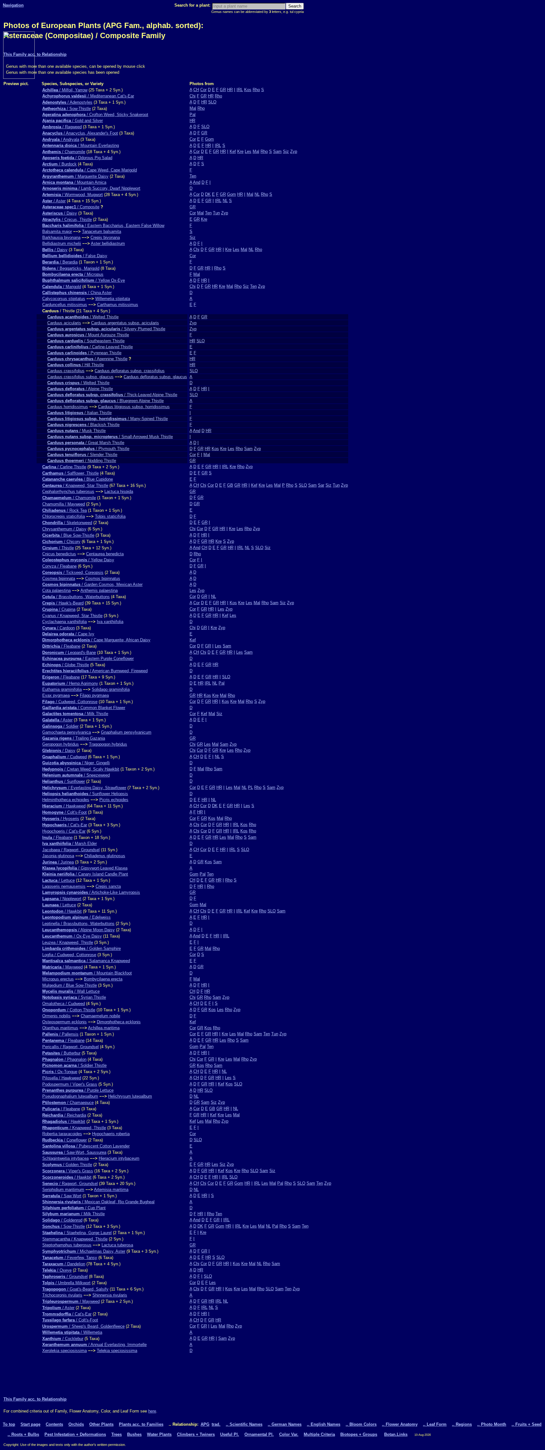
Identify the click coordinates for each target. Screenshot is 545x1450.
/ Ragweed (62, 126)
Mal (193, 108)
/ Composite (70, 207)
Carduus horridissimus (67, 406)
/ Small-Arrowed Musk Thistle (110, 436)
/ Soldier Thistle (74, 1065)
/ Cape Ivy (68, 634)
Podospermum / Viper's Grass (69, 1084)
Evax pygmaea (56, 695)
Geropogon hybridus (60, 744)
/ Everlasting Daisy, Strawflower (84, 787)
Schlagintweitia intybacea (65, 1158)
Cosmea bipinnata (58, 578)
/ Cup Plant (74, 1207)
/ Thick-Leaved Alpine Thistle (112, 394)
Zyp (293, 151)
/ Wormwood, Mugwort (72, 194)
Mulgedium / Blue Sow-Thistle (69, 985)
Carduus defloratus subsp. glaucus (155, 376)
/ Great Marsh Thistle (85, 442)
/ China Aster (77, 292)
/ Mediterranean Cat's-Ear (88, 96)
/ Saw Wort (61, 1195)
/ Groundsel (65, 1276)
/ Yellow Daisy (78, 559)
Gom (209, 139)
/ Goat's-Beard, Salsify (75, 1289)
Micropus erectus (58, 979)
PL (250, 787)
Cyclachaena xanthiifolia (64, 621)
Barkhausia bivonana (61, 237)
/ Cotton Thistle (68, 1010)
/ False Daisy (74, 255)
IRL (240, 89)
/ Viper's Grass (67, 1171)
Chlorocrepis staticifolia (63, 516)
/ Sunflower (63, 781)
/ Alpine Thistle (80, 388)
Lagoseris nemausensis (63, 886)
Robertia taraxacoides (62, 1133)
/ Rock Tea (64, 510)
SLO (212, 102)
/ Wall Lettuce (71, 991)
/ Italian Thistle (79, 412)
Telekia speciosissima (117, 1350)
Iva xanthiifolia (110, 621)
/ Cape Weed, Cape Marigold (89, 170)
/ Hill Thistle (75, 364)
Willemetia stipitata (112, 298)
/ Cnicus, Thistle (67, 219)
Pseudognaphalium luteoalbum (70, 1096)
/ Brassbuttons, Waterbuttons (76, 596)
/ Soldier (60, 726)
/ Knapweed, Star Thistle (75, 485)
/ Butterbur (61, 1053)
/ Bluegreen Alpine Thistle (105, 400)
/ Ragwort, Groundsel (70, 1183)
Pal (193, 114)
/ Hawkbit (62, 911)
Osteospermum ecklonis (64, 1022)
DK (208, 194)
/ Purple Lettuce (78, 1090)
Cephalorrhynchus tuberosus (68, 491)
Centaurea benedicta (105, 554)
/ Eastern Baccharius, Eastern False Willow (103, 225)
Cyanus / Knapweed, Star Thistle (72, 615)
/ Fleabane (61, 646)
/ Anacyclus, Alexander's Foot (80, 133)
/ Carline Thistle (64, 467)
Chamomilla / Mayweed (63, 504)
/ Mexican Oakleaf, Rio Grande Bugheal (98, 1201)
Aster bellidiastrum (108, 243)
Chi (193, 96)
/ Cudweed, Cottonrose (69, 701)
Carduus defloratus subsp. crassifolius (130, 370)
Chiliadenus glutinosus (104, 855)
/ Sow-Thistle (66, 108)
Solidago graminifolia (111, 689)
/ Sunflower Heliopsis (85, 793)
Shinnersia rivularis (109, 1295)
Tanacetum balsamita (101, 231)
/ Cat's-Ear (64, 825)
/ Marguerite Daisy (75, 176)
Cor (203, 89)
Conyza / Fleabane (59, 566)
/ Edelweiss (76, 917)
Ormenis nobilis (56, 1016)
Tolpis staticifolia (110, 516)
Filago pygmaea (94, 695)
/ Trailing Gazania (73, 738)
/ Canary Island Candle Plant (85, 874)
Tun (216, 213)
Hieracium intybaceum (119, 1158)
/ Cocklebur (62, 1338)
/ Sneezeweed (76, 775)
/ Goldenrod (62, 1220)
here (152, 1411)
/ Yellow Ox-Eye (83, 280)
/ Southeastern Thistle (86, 340)
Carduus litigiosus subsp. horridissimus (134, 406)
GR (223, 89)
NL (257, 194)
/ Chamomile (63, 151)
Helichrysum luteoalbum (130, 1096)
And (196, 182)
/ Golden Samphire (81, 948)
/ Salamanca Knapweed (86, 960)
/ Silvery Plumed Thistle (106, 328)
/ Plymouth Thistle (88, 448)
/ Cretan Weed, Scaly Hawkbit (80, 769)
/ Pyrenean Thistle (84, 352)
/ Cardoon (58, 628)
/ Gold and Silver (72, 120)
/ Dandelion (63, 1264)
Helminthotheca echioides (65, 799)
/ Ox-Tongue (59, 1071)
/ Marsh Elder (69, 843)
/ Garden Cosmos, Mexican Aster (92, 584)
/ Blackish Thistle (83, 424)
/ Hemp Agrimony (70, 683)
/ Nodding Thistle (81, 460)
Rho (256, 89)
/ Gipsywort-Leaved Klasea (84, 868)
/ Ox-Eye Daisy (72, 936)
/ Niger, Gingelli (76, 762)
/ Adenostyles (67, 102)
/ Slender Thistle (82, 454)
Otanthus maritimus (60, 1027)
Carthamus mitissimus (117, 304)
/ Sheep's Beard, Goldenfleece (83, 1326)
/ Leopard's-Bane (69, 652)
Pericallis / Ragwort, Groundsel (70, 1046)
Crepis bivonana (105, 237)
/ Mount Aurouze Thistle (88, 334)
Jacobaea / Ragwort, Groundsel (71, 849)
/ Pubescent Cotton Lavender (86, 1146)
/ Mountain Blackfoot (87, 973)
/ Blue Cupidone (77, 479)
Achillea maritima (104, 1027)
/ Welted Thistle (83, 317)
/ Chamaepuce (68, 1102)
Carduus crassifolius (66, 370)
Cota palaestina (56, 590)
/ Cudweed (64, 756)
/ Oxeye (57, 1270)
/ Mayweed (62, 967)
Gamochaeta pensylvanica (66, 732)
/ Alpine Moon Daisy (78, 929)
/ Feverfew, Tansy (69, 1257)
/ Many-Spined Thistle (107, 418)
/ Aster (54, 201)
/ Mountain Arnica (74, 182)
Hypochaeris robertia (111, 1133)
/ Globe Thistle (65, 664)
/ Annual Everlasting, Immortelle (94, 1344)
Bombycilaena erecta (103, 979)
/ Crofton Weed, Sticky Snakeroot (95, 114)
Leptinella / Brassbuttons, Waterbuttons (78, 923)
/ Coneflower (64, 1140)
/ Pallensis (60, 1034)
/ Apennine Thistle (87, 358)
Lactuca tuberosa (117, 1245)
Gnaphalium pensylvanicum (126, 732)
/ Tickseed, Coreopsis (72, 572)
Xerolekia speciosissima (64, 1350)
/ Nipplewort (61, 898)
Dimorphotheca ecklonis (119, 1022)
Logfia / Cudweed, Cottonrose (69, 954)
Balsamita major (57, 231)
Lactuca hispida (118, 491)
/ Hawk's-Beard (63, 603)
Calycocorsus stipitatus (63, 298)
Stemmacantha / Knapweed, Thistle (75, 1239)
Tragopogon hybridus (108, 744)
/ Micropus (72, 274)
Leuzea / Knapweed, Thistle (67, 942)
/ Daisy (59, 213)
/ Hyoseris (60, 818)
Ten (193, 176)
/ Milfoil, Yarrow (64, 90)
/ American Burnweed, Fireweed (95, 670)
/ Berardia (60, 262)
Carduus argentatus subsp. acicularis (125, 323)
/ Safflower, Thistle (70, 473)
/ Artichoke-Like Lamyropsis (91, 892)
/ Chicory (61, 541)
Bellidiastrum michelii (61, 243)
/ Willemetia (72, 1332)
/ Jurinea (58, 862)
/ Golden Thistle (67, 1164)
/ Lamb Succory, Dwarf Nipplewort (91, 188)
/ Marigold (61, 286)
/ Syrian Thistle (74, 997)
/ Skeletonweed (67, 522)
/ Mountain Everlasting (80, 145)
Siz (286, 151)
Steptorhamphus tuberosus (66, 1245)
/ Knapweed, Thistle (74, 1127)
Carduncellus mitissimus (64, 304)
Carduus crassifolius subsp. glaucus (80, 376)
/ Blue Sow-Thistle (68, 535)
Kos (247, 89)
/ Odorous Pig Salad (77, 157)
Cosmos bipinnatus (102, 578)
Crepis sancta (108, 886)
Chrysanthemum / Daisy (64, 529)
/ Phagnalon (64, 1059)
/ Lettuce (58, 880)
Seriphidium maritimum (63, 1189)
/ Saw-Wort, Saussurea (74, 1152)
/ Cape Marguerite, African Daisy (96, 640)
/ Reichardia (64, 1115)
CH (196, 89)
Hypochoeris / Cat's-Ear (63, 831)
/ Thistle (58, 548)
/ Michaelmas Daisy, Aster (83, 1251)
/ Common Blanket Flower (83, 707)
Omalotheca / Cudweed (63, 1003)
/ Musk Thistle (76, 430)
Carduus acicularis (64, 323)
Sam (277, 151)
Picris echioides (113, 799)
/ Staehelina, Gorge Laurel (77, 1232)
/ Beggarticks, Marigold (70, 268)
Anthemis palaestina (99, 590)
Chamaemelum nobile (100, 1016)
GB (230, 485)
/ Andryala (60, 139)
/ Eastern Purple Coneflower (88, 658)
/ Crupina (58, 609)
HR (230, 89)
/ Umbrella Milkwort (66, 1282)
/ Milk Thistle (75, 713)
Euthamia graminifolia (62, 689)
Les (248, 151)
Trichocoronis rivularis (62, 1295)
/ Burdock (59, 164)
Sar (321, 485)
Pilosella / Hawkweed (61, 1078)
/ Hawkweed (63, 806)
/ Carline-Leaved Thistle (90, 346)
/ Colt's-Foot (64, 812)
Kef (233, 151)
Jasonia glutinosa (58, 855)
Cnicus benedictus (59, 554)
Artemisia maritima (111, 1189)
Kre (240, 151)
